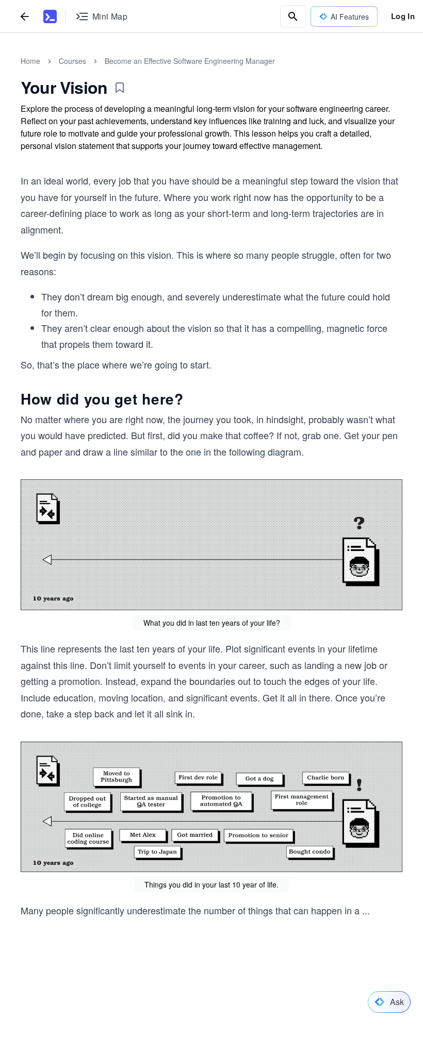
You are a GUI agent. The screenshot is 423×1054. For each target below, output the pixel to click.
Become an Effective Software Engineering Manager (190, 61)
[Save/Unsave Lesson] (119, 87)
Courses (72, 61)
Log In (403, 16)
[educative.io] (50, 16)
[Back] (24, 16)
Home (30, 61)
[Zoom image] (211, 544)
